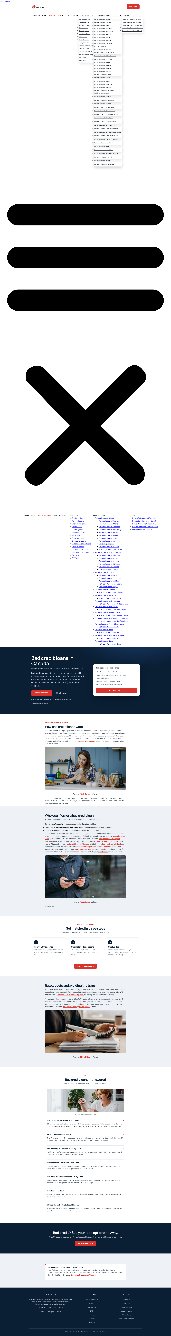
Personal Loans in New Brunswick (104, 125)
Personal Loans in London (102, 37)
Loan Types (85, 15)
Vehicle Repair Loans (85, 52)
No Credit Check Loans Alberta (104, 90)
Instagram (51, 1312)
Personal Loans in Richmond (103, 68)
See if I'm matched (116, 691)
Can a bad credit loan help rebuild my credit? (65, 1177)
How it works (61, 693)
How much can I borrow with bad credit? (63, 1163)
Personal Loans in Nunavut (102, 160)
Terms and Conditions (126, 1319)
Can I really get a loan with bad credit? (63, 1120)
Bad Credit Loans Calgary (102, 93)
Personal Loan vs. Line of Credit (132, 31)
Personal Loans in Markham (102, 40)
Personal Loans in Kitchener (103, 43)
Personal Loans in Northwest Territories (106, 153)
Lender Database (126, 1311)
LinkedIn (59, 1312)
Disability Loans (84, 31)
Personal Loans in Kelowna (102, 71)
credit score (103, 852)
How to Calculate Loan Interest (131, 22)
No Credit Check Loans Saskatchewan (106, 114)
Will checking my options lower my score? (64, 1149)
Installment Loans (84, 34)
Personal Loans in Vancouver (103, 59)
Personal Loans (39, 15)
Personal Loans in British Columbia (105, 56)
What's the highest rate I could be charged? (65, 1205)
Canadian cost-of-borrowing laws (70, 995)
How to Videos (91, 1307)
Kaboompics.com (85, 1114)
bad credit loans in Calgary (109, 839)
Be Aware (92, 1319)
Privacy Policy (126, 1315)
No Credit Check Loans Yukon (103, 150)
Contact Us (91, 1323)
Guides (126, 15)
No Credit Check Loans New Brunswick (106, 129)
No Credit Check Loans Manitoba (104, 107)
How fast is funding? (55, 1191)
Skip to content (6, 1)
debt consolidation (78, 1004)
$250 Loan (82, 57)
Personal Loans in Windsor (102, 49)
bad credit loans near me (84, 849)
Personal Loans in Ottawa (102, 26)
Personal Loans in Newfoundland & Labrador (108, 132)
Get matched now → (85, 1243)
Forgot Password (126, 1307)
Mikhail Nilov (85, 1057)
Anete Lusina (85, 902)
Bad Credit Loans (55, 15)
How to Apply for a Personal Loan (132, 25)
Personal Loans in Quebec (102, 96)
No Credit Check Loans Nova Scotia (105, 121)
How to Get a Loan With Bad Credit (132, 28)
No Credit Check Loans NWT (103, 157)
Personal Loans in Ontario (102, 19)
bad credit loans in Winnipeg (78, 844)
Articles (91, 1303)
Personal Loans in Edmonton (103, 84)
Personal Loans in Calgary (102, 81)
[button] (85, 340)
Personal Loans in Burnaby (102, 65)
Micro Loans (83, 37)
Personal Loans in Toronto (102, 23)
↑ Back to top (49, 906)
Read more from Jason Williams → (83, 1275)
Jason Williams (38, 668)
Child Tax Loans (84, 49)
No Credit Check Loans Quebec (104, 100)
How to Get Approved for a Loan (132, 19)
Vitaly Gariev (85, 794)
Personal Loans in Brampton (103, 28)
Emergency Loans (84, 43)
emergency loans (70, 1007)
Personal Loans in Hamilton (102, 34)
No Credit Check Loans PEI (102, 143)
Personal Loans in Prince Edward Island (106, 139)
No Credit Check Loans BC (102, 74)
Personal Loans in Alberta (102, 78)
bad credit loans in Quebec (112, 844)
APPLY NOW (133, 7)
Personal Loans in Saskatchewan (104, 111)
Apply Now (126, 1299)
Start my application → (85, 966)
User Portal (126, 1303)
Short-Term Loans (84, 25)
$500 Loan (82, 60)
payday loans (84, 1007)
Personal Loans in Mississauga (103, 31)
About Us (92, 1315)
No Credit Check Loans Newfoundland (106, 136)
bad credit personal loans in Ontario (95, 847)
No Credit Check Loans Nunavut (104, 164)
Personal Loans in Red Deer (103, 87)
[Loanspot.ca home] (39, 6)
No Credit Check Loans (86, 55)
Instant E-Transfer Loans (86, 46)
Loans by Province (103, 15)
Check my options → (42, 693)
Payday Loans (83, 28)
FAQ (91, 1311)
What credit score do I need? (59, 1134)
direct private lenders (86, 741)
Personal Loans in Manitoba (103, 104)
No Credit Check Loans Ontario (104, 52)
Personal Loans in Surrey (102, 62)
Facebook (43, 1312)
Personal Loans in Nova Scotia (103, 118)
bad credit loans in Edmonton (103, 841)
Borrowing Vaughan (100, 46)
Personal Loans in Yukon (102, 146)
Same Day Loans (72, 15)
